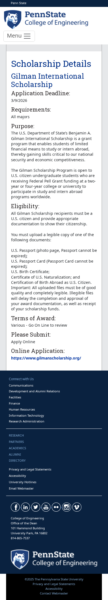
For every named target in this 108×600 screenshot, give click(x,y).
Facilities (15, 397)
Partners (16, 442)
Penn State (18, 3)
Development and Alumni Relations (34, 391)
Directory (17, 460)
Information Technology (26, 415)
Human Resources (22, 409)
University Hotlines (22, 482)
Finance (14, 403)
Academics (17, 448)
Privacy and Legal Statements (30, 469)
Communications (21, 385)
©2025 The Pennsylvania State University (54, 579)
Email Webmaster (21, 488)
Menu (15, 35)
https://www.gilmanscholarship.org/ (46, 358)
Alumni (15, 454)
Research (16, 435)
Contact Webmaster (54, 593)
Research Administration (26, 421)
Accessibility (17, 476)
